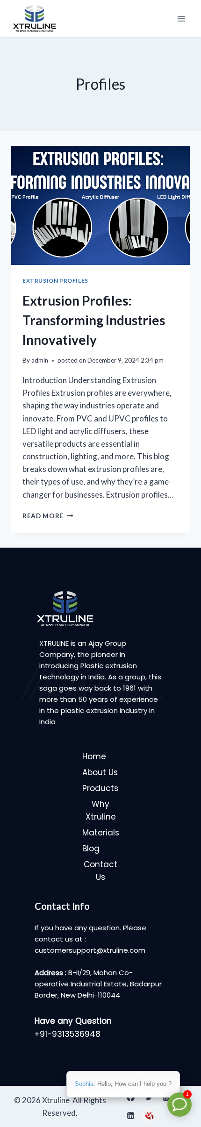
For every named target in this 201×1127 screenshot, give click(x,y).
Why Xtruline (101, 810)
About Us (100, 772)
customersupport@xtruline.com (90, 950)
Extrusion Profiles (55, 280)
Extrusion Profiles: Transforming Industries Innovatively (93, 320)
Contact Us (100, 871)
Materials (100, 832)
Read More (47, 516)
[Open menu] (181, 18)
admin (39, 360)
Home (94, 756)
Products (100, 788)
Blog (91, 848)
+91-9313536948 (67, 1034)
